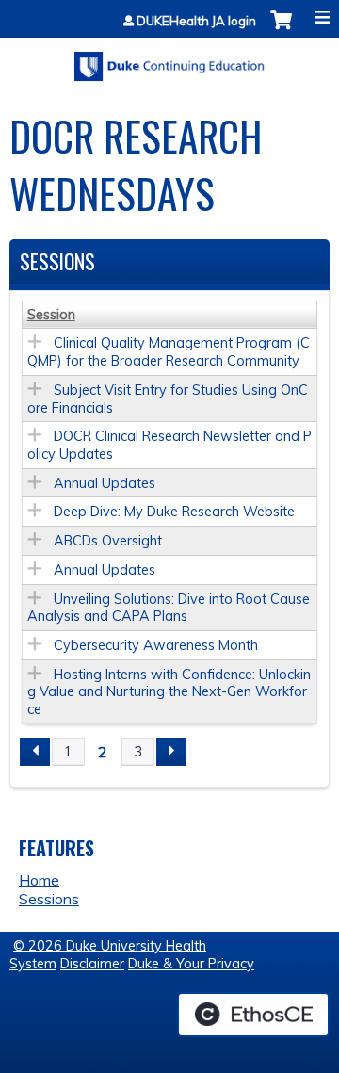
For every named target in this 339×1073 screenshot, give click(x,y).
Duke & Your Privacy (191, 963)
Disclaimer (92, 963)
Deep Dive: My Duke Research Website (174, 511)
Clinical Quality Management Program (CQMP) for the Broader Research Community (168, 351)
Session (51, 314)
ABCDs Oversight (108, 540)
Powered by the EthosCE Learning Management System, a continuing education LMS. (253, 1014)
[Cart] (281, 29)
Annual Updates (104, 483)
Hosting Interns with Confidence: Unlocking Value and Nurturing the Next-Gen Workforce (169, 692)
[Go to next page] (171, 752)
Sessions (49, 898)
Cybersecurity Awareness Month (156, 645)
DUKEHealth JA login (196, 21)
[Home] (169, 60)
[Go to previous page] (35, 752)
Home (39, 879)
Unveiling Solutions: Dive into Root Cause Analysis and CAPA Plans (168, 608)
